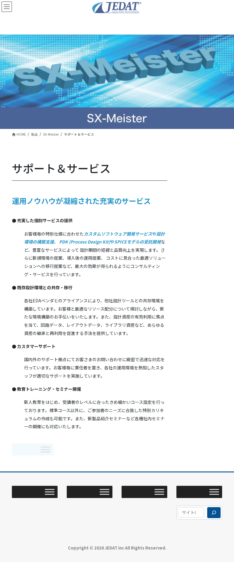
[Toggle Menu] (45, 449)
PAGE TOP (222, 539)
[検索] (214, 512)
